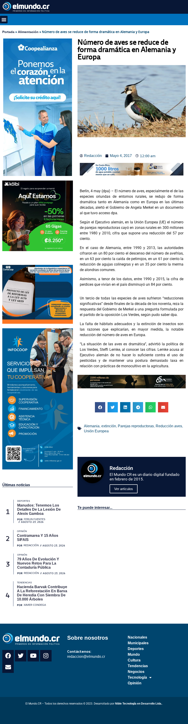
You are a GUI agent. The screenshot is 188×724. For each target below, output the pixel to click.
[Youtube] (33, 655)
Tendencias (138, 666)
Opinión (134, 683)
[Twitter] (20, 655)
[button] (4, 19)
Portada (8, 32)
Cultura (134, 660)
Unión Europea (96, 431)
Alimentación (28, 32)
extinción (108, 426)
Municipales (138, 643)
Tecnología (137, 677)
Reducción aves (169, 426)
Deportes (136, 649)
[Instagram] (46, 655)
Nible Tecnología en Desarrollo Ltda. (138, 703)
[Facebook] (8, 655)
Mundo (134, 654)
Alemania (92, 426)
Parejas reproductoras (136, 426)
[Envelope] (8, 667)
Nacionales (137, 637)
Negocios (136, 672)
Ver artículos (123, 489)
